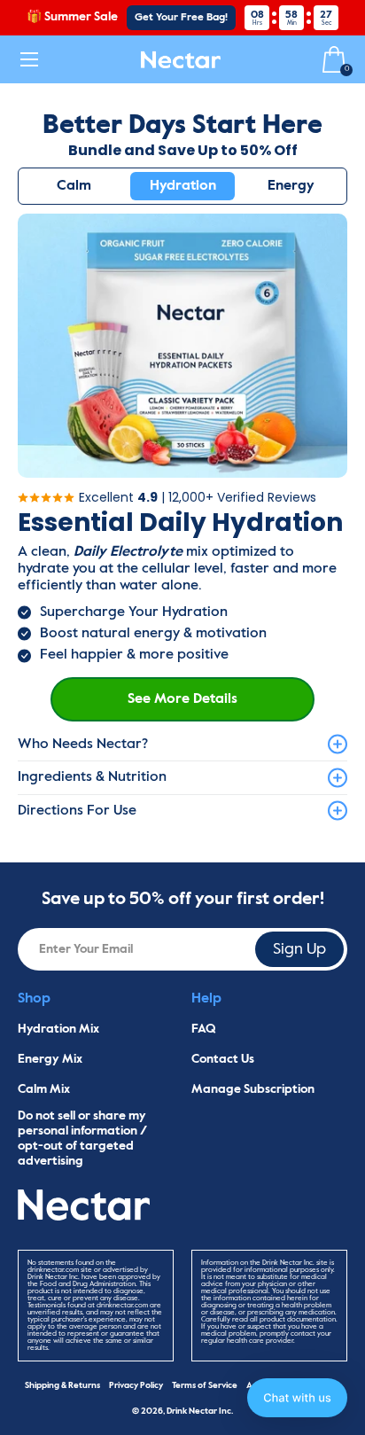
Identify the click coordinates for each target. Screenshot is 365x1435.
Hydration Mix (58, 1029)
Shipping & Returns (62, 1385)
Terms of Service (204, 1385)
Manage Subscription (253, 1089)
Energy (291, 186)
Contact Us (222, 1059)
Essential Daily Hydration (180, 523)
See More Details (182, 699)
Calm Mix (44, 1089)
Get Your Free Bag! (181, 17)
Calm (74, 186)
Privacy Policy (136, 1385)
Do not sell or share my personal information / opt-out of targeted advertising (82, 1138)
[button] (297, 1397)
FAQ (203, 1029)
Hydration (183, 186)
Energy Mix (50, 1059)
